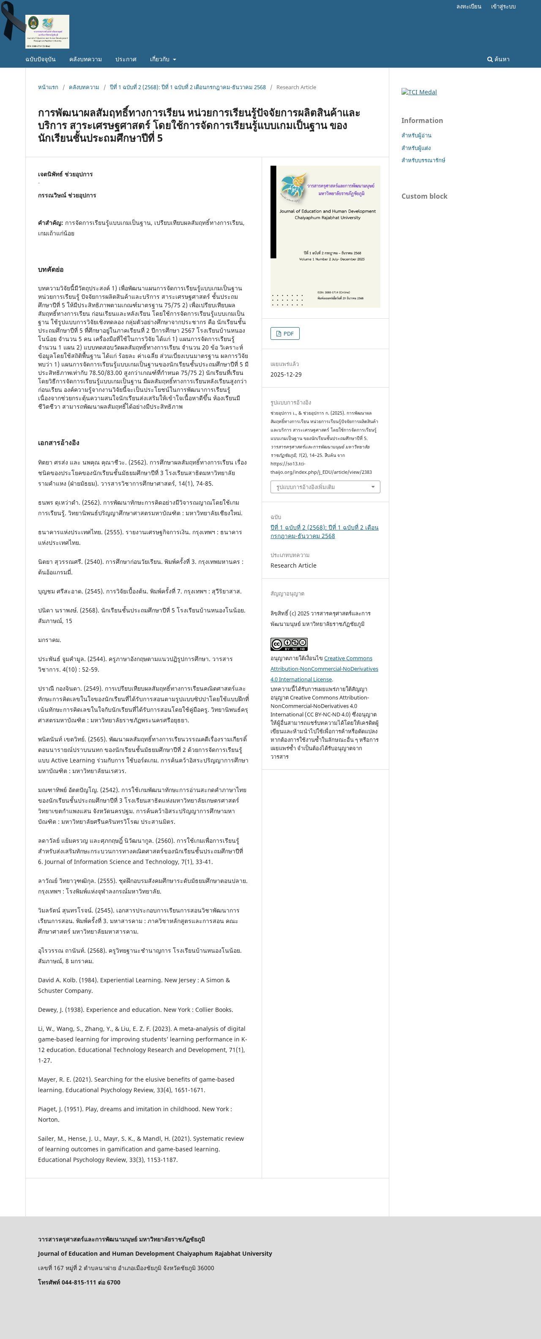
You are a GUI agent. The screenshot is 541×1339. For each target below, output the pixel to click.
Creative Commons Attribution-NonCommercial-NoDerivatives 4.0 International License (324, 668)
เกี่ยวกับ (160, 59)
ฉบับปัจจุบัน (40, 59)
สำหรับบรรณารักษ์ (423, 160)
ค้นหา (501, 59)
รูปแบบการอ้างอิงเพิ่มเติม (305, 487)
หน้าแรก (48, 87)
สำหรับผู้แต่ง (416, 148)
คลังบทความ (85, 59)
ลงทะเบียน (468, 6)
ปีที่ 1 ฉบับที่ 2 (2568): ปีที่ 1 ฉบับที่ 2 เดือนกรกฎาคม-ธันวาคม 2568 (188, 87)
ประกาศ (126, 59)
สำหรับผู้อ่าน (417, 135)
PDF (288, 333)
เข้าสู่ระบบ (503, 6)
